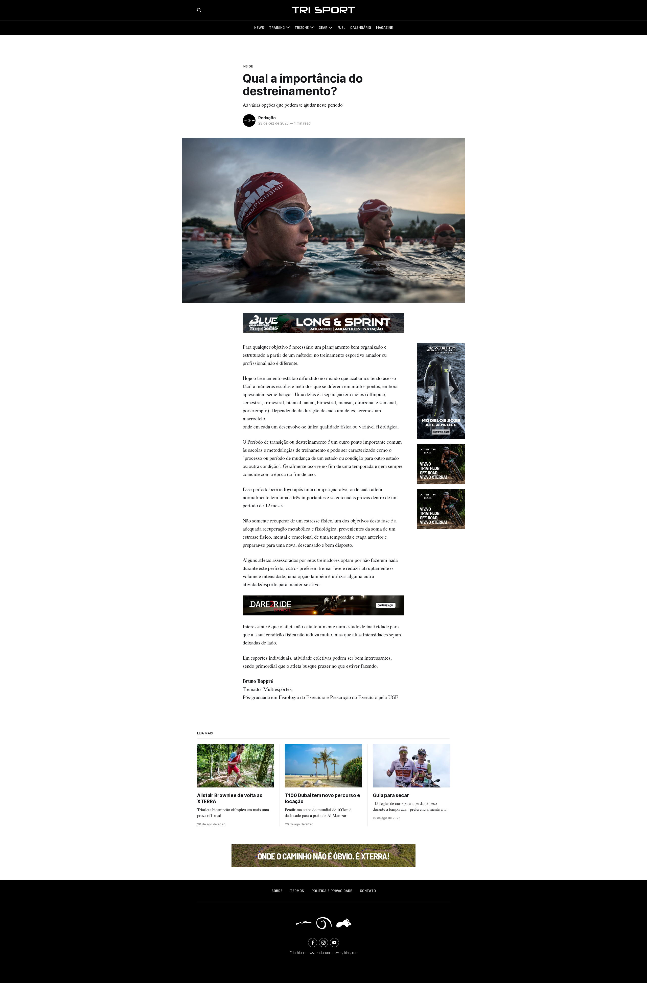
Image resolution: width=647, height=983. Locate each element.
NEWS (259, 27)
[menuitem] (277, 891)
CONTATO (368, 891)
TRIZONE (302, 27)
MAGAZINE (384, 27)
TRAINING (277, 27)
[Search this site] (199, 10)
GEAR (323, 27)
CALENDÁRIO (360, 27)
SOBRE (277, 891)
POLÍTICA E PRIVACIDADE (332, 891)
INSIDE (248, 66)
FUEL (341, 27)
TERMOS (297, 891)
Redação (267, 117)
